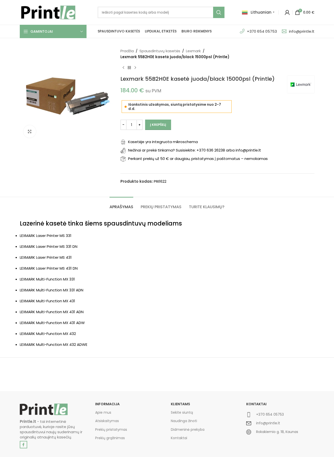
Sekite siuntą (182, 412)
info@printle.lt (301, 31)
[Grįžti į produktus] (129, 68)
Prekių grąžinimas (110, 437)
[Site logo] (48, 12)
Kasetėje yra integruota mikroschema (163, 141)
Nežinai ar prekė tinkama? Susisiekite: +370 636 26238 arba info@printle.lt (194, 150)
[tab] (121, 204)
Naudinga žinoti (184, 420)
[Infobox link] (280, 416)
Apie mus (103, 412)
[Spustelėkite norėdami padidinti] (29, 131)
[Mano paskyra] (287, 12)
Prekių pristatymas (111, 429)
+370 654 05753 (262, 31)
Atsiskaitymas (107, 420)
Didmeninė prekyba (187, 429)
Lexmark (193, 50)
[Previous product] (123, 68)
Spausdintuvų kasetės (159, 50)
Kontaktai (179, 437)
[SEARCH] (218, 12)
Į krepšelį (158, 124)
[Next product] (135, 68)
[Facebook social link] (23, 444)
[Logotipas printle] (44, 409)
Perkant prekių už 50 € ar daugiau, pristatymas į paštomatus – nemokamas (198, 158)
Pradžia (127, 50)
